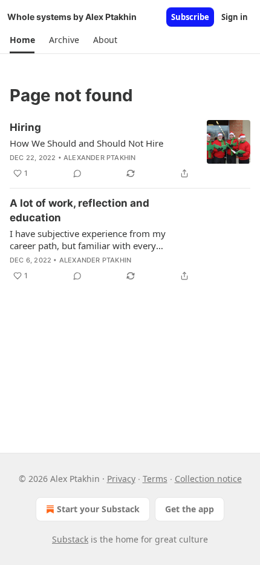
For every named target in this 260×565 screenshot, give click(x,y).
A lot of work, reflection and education (79, 210)
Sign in (234, 17)
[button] (22, 40)
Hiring (25, 127)
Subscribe (190, 17)
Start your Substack (98, 509)
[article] (130, 150)
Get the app (189, 509)
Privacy (121, 478)
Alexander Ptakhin (99, 157)
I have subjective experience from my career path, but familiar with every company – (88, 239)
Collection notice (208, 478)
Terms (155, 478)
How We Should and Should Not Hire (86, 143)
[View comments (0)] (77, 173)
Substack (70, 539)
